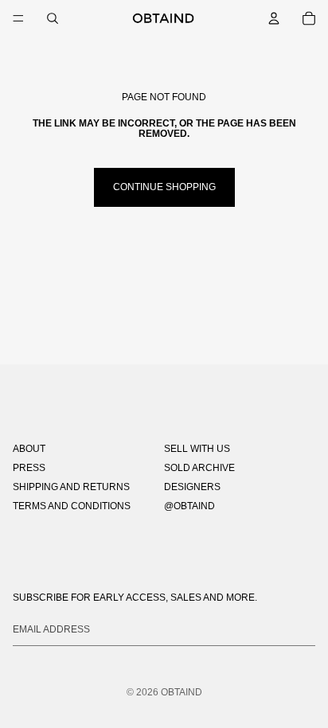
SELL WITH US (197, 448)
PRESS (29, 467)
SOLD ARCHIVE (199, 467)
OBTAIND (181, 692)
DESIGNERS (192, 486)
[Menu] (18, 18)
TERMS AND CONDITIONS (72, 506)
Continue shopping (164, 187)
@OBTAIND (189, 506)
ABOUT (29, 448)
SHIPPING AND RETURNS (71, 486)
